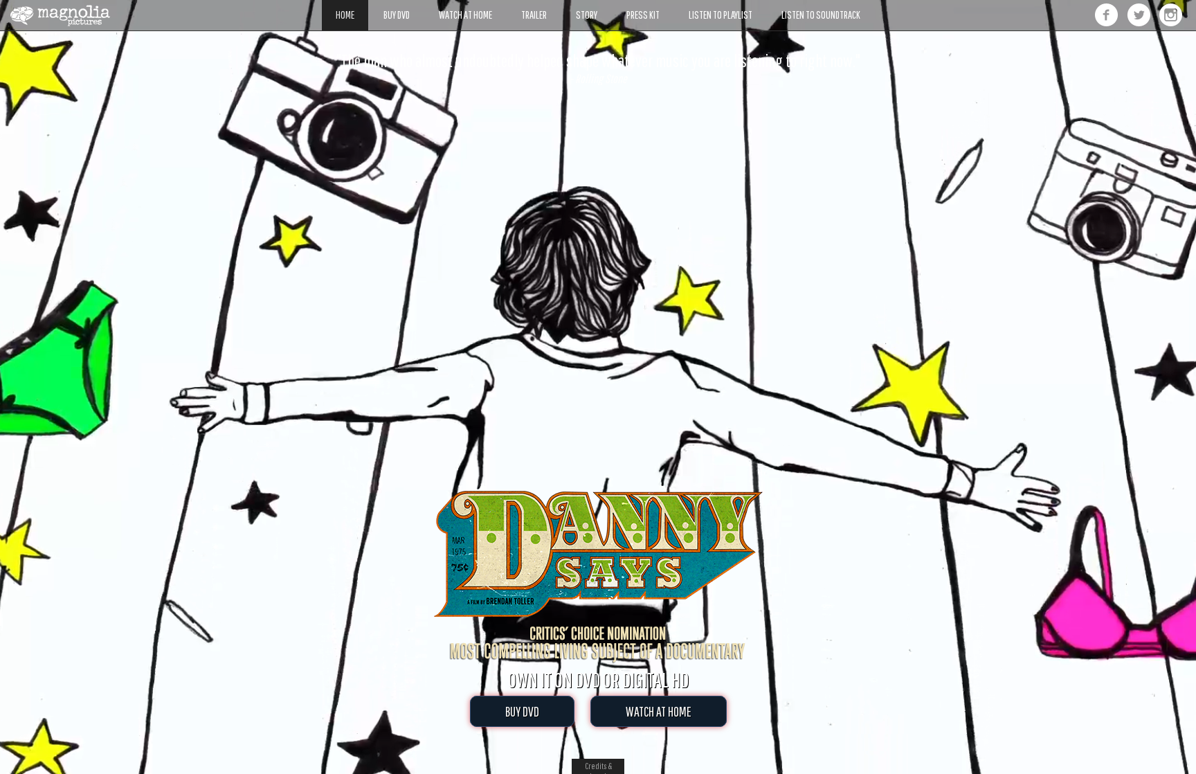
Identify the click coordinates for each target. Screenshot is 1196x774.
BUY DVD (522, 711)
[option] (598, 68)
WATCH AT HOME (658, 711)
